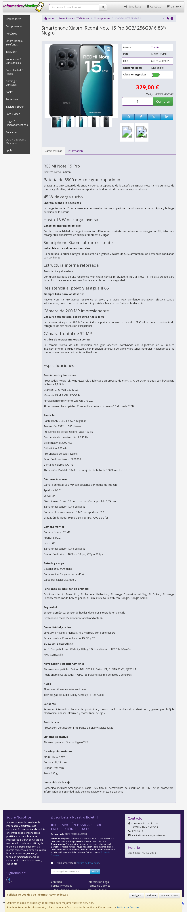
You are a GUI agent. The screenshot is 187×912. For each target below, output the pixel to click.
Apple (9, 150)
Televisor (11, 52)
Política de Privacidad (88, 863)
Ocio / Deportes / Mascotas (16, 141)
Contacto (155, 6)
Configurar (136, 895)
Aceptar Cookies (169, 895)
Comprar (163, 101)
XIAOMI (155, 47)
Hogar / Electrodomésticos (17, 123)
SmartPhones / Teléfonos (14, 42)
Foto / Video (13, 114)
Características (53, 151)
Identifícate (134, 6)
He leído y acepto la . (77, 863)
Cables (10, 92)
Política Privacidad (61, 885)
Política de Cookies (128, 907)
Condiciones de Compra (65, 889)
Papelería (11, 132)
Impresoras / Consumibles (13, 60)
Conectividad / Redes (14, 71)
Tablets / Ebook (15, 106)
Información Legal (98, 882)
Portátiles (11, 33)
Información (75, 151)
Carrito (175, 6)
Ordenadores (13, 19)
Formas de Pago (98, 889)
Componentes (14, 26)
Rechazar (151, 895)
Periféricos (12, 99)
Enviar (95, 871)
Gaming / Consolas (11, 82)
